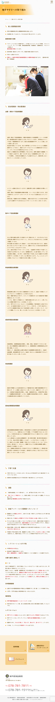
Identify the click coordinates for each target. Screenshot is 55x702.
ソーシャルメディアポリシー (36, 699)
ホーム (6, 19)
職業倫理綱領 (43, 697)
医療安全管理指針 (21, 697)
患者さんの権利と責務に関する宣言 (20, 699)
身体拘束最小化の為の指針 (32, 697)
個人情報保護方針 (12, 697)
